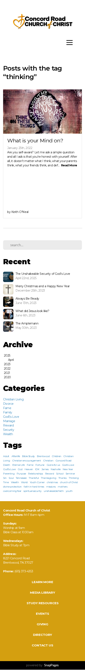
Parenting (8, 473)
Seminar (70, 473)
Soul (11, 477)
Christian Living (13, 399)
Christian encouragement (26, 460)
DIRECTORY (42, 635)
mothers (62, 486)
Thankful (34, 477)
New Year (68, 469)
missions (51, 486)
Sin (5, 477)
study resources (43, 603)
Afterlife (16, 456)
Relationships (35, 473)
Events (42, 614)
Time (6, 482)
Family (7, 412)
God (20, 469)
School (59, 473)
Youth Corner (37, 482)
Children (56, 456)
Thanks (62, 477)
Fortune (39, 464)
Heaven (29, 469)
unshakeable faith (54, 490)
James (45, 469)
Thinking (74, 477)
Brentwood (43, 456)
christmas (52, 482)
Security (8, 430)
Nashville (55, 469)
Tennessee (21, 477)
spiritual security (32, 490)
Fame (7, 408)
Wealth (8, 434)
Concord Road (63, 460)
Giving (42, 624)
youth (69, 490)
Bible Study (28, 456)
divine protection (12, 486)
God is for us (53, 464)
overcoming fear (12, 490)
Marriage (9, 421)
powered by (42, 665)
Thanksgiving (48, 477)
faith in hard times (34, 486)
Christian (48, 460)
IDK (37, 469)
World (24, 482)
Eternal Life (18, 464)
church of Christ (69, 482)
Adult (6, 456)
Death (6, 464)
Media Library (42, 592)
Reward (8, 425)
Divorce (8, 404)
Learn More (42, 582)
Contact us (42, 645)
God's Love (68, 464)
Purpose (21, 473)
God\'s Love (11, 417)
